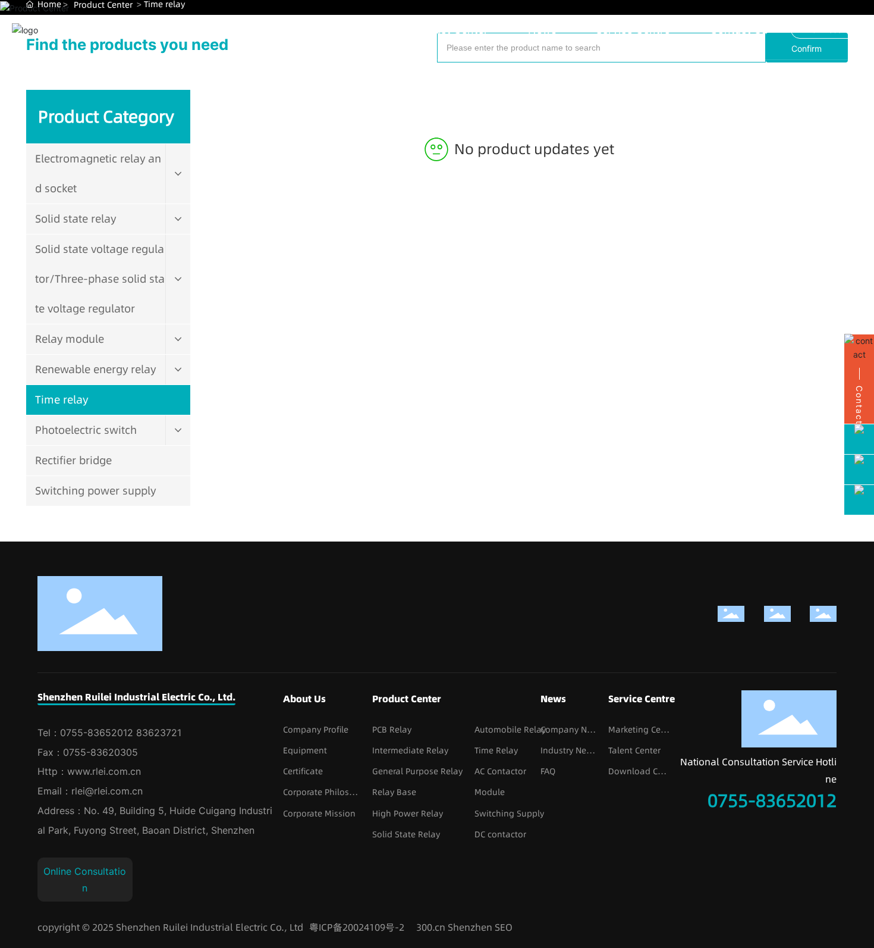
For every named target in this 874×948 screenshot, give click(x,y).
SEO (504, 927)
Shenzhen (470, 927)
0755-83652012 (772, 800)
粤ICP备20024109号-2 (356, 927)
